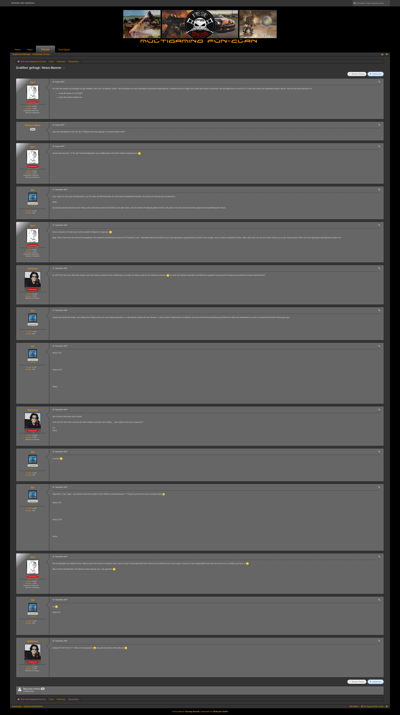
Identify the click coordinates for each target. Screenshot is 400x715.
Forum (45, 49)
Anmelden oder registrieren (23, 3)
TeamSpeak (64, 49)
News (30, 49)
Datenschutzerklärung (33, 706)
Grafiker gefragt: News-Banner (39, 67)
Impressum (17, 706)
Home (18, 49)
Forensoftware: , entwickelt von (200, 711)
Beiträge (28, 108)
